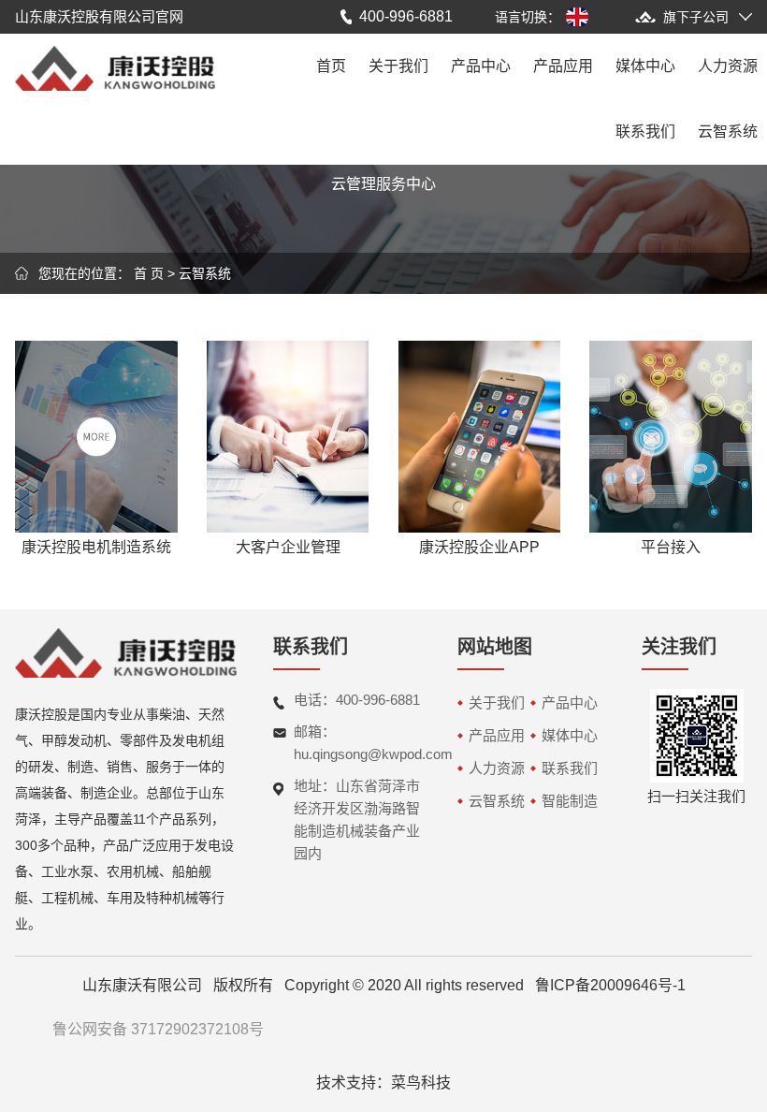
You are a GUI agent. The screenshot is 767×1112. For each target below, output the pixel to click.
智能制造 (570, 801)
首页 (331, 66)
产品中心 (481, 66)
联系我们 (645, 131)
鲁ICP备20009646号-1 (610, 985)
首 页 (149, 273)
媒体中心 (645, 66)
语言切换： (527, 16)
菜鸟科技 (421, 1082)
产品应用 (563, 66)
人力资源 (728, 66)
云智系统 (728, 131)
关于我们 (398, 66)
